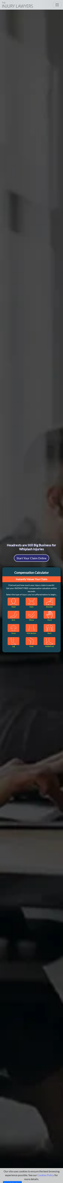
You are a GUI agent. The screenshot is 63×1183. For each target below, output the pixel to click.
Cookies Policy (45, 1175)
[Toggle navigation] (57, 5)
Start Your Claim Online (31, 558)
